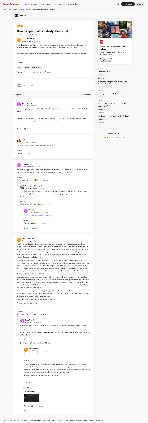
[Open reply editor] (53, 85)
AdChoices (100, 420)
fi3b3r (24, 140)
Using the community (35, 420)
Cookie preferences (62, 420)
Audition (21, 9)
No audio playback (104, 71)
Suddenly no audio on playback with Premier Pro (113, 94)
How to (20, 67)
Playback (27, 67)
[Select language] (118, 4)
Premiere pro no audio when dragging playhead (113, 116)
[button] (128, 4)
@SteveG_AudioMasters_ (43, 215)
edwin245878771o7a (28, 39)
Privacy (54, 420)
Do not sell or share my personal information (81, 420)
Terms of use (46, 420)
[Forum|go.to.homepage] (11, 4)
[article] (53, 116)
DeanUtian (25, 164)
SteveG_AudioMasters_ (32, 186)
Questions (28, 9)
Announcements (46, 4)
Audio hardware (36, 67)
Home (4, 9)
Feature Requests (59, 4)
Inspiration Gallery (72, 4)
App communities (12, 9)
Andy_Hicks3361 (27, 103)
